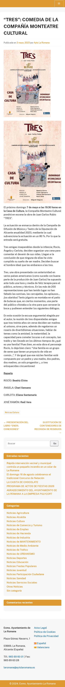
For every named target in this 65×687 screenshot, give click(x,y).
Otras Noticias (15, 586)
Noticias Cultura (12, 412)
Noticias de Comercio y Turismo (24, 525)
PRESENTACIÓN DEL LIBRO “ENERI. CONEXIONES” (16, 425)
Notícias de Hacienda (19, 533)
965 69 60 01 (16, 656)
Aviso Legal (40, 627)
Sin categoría (14, 590)
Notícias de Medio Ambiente (22, 545)
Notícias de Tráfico (17, 549)
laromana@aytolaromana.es (19, 667)
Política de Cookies (44, 631)
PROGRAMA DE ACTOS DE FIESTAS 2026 (30, 486)
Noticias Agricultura (18, 513)
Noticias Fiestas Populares (22, 566)
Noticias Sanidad (16, 578)
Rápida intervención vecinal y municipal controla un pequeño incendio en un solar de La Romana (31, 467)
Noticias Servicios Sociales (22, 582)
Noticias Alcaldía (16, 517)
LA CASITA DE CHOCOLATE (22, 482)
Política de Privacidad (46, 636)
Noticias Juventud (16, 570)
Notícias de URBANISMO (21, 553)
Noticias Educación (17, 562)
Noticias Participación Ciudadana (25, 574)
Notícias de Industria (18, 537)
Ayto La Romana (42, 42)
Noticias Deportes (17, 558)
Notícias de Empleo (18, 529)
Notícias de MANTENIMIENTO (24, 541)
